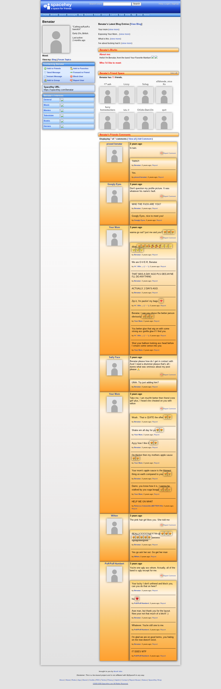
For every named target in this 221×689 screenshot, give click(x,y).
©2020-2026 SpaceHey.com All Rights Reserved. (110, 684)
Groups (105, 14)
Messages (72, 14)
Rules (74, 680)
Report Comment (169, 153)
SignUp (175, 4)
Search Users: (96, 4)
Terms (103, 680)
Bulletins (89, 14)
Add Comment (144, 139)
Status (144, 680)
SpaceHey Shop (155, 680)
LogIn (167, 4)
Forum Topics (64, 59)
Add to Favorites (80, 68)
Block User (78, 76)
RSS (98, 680)
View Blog (136, 24)
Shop (139, 14)
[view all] (174, 73)
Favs (121, 14)
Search (136, 4)
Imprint (117, 680)
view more (114, 29)
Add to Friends (54, 68)
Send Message (53, 72)
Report (155, 165)
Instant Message (54, 76)
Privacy (110, 680)
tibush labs (118, 671)
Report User (78, 80)
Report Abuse (134, 680)
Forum (97, 14)
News (68, 680)
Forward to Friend (81, 72)
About (146, 14)
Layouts (114, 14)
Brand (85, 680)
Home (46, 14)
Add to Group (53, 80)
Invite (127, 14)
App (134, 14)
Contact (125, 680)
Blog (81, 14)
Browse (54, 14)
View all (132, 139)
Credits (91, 680)
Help (161, 4)
